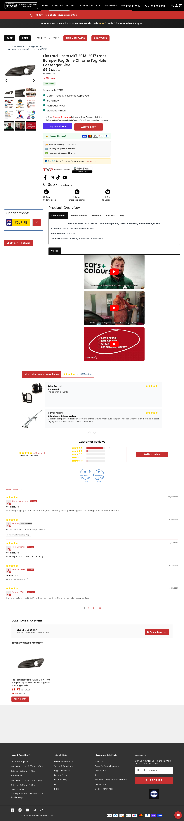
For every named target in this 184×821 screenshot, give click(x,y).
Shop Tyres (100, 38)
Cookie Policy (101, 784)
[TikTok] (58, 177)
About (74, 5)
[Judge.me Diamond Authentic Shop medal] (85, 474)
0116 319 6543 (17, 789)
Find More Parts (75, 38)
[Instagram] (52, 177)
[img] (69, 374)
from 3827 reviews (84, 374)
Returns (110, 215)
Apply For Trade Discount (107, 766)
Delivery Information (63, 761)
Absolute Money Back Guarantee (111, 779)
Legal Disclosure (62, 770)
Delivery (96, 215)
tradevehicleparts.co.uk (41, 815)
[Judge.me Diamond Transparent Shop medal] (98, 474)
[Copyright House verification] (154, 794)
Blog (98, 5)
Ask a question (18, 243)
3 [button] (93, 608)
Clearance (125, 5)
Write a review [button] (152, 454)
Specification (58, 215)
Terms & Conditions (63, 766)
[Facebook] (45, 177)
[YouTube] (65, 177)
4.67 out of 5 (39, 453)
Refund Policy (60, 779)
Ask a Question (158, 632)
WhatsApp (18, 797)
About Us (99, 761)
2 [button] (88, 608)
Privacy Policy (60, 775)
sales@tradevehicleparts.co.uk (27, 793)
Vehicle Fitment (79, 215)
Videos (54, 251)
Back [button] (10, 38)
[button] (89, 433)
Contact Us (86, 5)
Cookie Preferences (104, 789)
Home (45, 5)
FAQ (122, 215)
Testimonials (110, 5)
